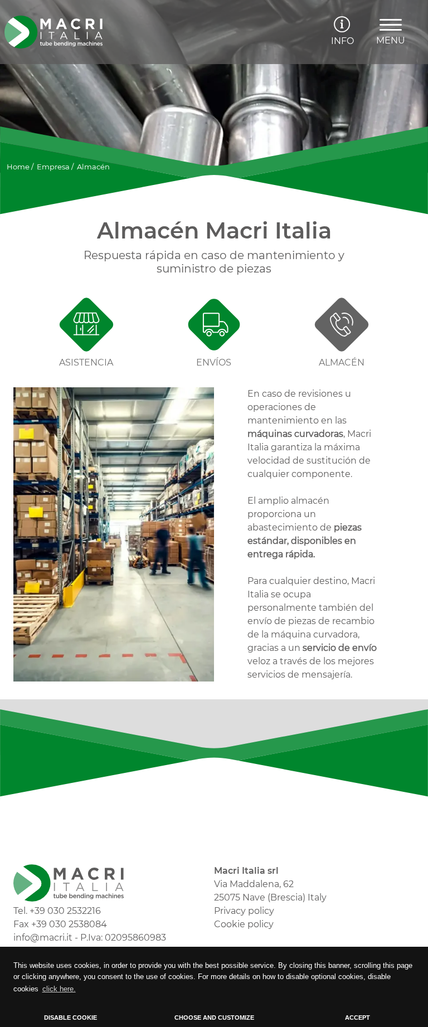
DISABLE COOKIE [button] (70, 1017)
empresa (53, 166)
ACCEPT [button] (357, 1017)
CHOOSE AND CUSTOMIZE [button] (214, 1017)
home (18, 166)
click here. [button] (59, 989)
